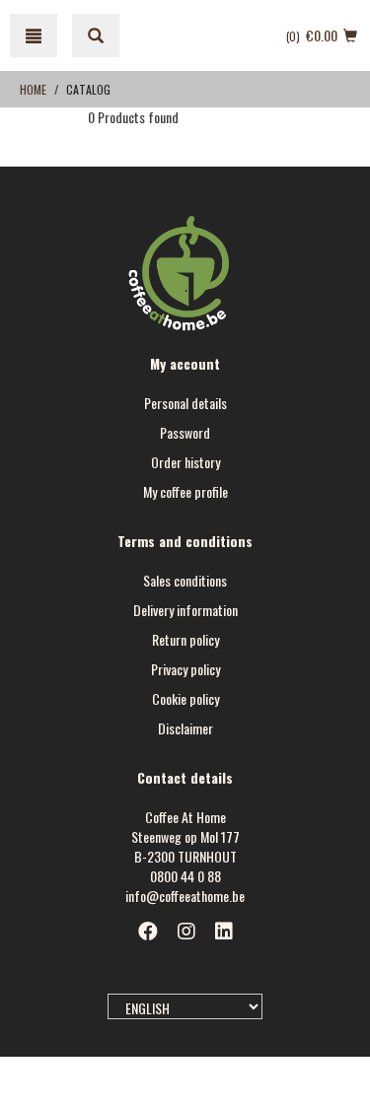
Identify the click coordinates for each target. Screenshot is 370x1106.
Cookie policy (185, 698)
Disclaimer (185, 728)
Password (185, 432)
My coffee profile (185, 491)
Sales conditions (185, 580)
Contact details (185, 777)
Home (33, 89)
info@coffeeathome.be (185, 895)
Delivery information (185, 609)
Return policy (185, 639)
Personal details (185, 402)
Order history (185, 461)
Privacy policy (185, 668)
